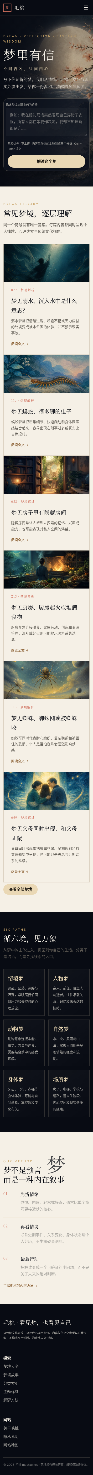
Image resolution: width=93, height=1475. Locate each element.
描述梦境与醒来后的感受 (21, 105)
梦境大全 (11, 1366)
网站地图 (11, 1444)
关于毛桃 (11, 1428)
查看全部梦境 (20, 889)
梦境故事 (11, 1375)
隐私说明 (11, 1436)
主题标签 (11, 1391)
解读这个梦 (46, 161)
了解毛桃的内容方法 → (20, 1285)
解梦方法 (11, 1400)
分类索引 (11, 1383)
